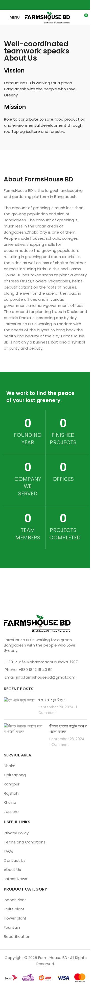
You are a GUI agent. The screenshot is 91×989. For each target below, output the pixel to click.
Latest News (15, 878)
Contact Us (15, 860)
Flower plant (15, 918)
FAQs (8, 851)
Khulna (10, 802)
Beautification (17, 936)
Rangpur (11, 784)
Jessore (11, 811)
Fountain (12, 927)
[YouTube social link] (49, 4)
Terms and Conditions (25, 842)
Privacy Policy (16, 833)
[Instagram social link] (42, 4)
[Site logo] (47, 17)
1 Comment (59, 744)
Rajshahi (11, 793)
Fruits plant (14, 909)
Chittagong (15, 775)
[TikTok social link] (55, 4)
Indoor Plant (15, 899)
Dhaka (9, 765)
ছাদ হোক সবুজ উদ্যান (51, 699)
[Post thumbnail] (19, 706)
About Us (12, 869)
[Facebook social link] (36, 4)
